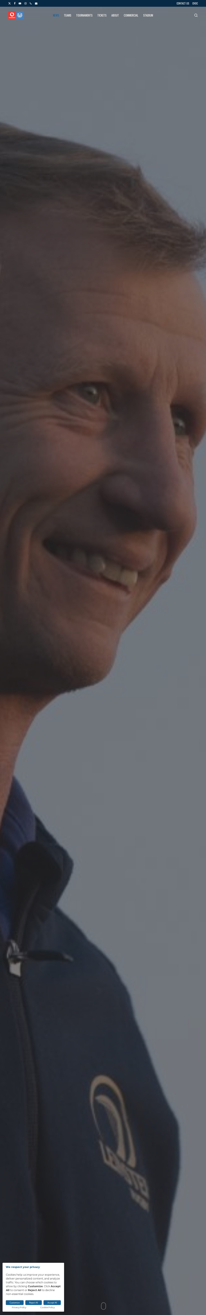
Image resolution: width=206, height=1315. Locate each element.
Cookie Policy (47, 1307)
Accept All (52, 1303)
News (103, 685)
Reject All (33, 1303)
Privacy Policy (19, 1307)
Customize (15, 1303)
